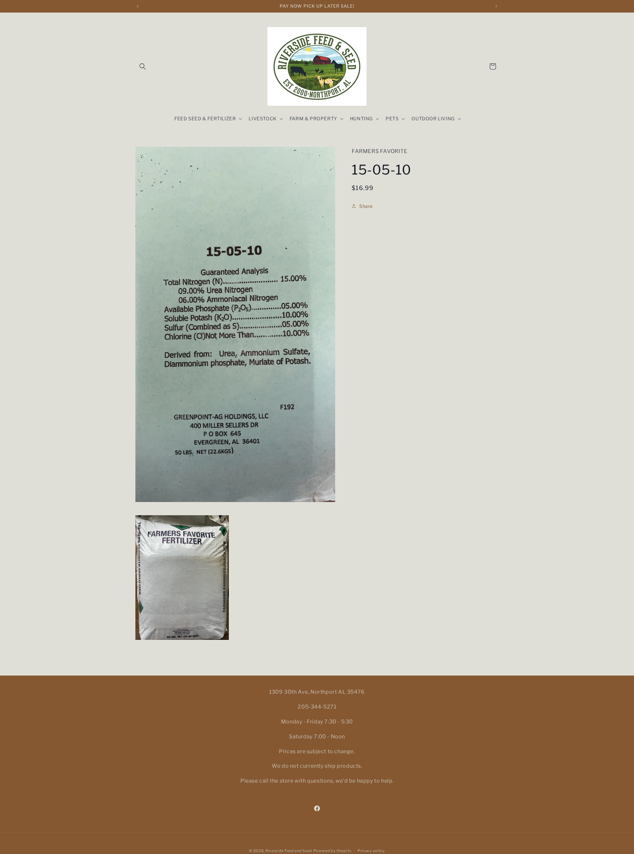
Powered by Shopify (332, 850)
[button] (142, 66)
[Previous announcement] (137, 6)
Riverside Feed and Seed (288, 850)
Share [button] (366, 206)
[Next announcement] (496, 6)
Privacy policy (371, 850)
